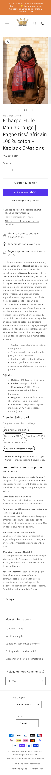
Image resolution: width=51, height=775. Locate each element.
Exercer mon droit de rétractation (24, 658)
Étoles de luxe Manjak (15, 442)
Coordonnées (36, 768)
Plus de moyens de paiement (25, 200)
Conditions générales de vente (22, 643)
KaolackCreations (24, 751)
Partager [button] (10, 599)
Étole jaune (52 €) (13, 436)
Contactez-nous (14, 628)
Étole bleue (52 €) (34, 436)
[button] (7, 23)
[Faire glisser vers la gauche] (19, 110)
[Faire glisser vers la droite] (32, 110)
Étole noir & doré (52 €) (15, 429)
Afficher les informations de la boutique (22, 222)
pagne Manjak (28, 297)
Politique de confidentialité (20, 651)
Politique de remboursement (30, 758)
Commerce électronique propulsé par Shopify (25, 755)
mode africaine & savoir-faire (29, 459)
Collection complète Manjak (18, 448)
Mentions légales (14, 636)
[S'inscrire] (41, 681)
